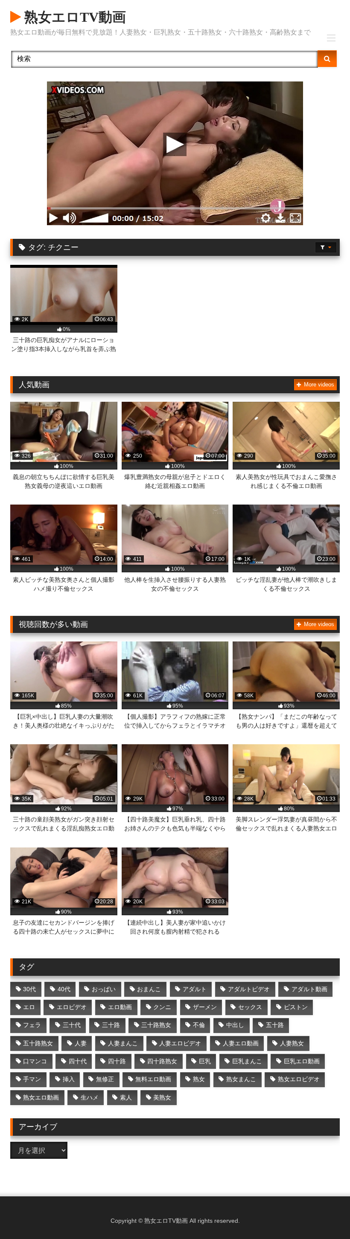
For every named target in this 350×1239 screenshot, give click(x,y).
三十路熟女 (156, 1024)
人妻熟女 (292, 1043)
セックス (250, 1007)
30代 (29, 989)
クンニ (162, 1007)
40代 (64, 989)
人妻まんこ (123, 1043)
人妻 (81, 1043)
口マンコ (35, 1061)
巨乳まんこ (247, 1061)
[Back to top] (323, 1213)
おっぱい (104, 989)
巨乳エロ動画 (302, 1061)
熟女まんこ (241, 1079)
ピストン (296, 1007)
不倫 (199, 1024)
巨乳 (205, 1061)
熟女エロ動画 (41, 1097)
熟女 (199, 1079)
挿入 (69, 1079)
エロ (29, 1007)
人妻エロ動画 (241, 1043)
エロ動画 (120, 1007)
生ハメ (90, 1097)
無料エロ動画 (153, 1079)
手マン (32, 1079)
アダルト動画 (309, 989)
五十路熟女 (38, 1043)
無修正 (105, 1079)
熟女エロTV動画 (73, 17)
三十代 (72, 1024)
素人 (126, 1097)
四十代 (78, 1061)
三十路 (111, 1024)
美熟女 (162, 1097)
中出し (235, 1024)
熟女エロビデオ (299, 1079)
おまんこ (149, 989)
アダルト (195, 989)
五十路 (275, 1024)
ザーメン (205, 1007)
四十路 (117, 1061)
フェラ (32, 1024)
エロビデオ (72, 1007)
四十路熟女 (162, 1061)
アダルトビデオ (249, 989)
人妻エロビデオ (180, 1043)
